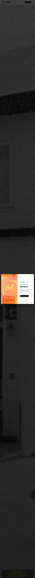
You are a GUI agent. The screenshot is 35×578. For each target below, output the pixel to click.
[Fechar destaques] (32, 276)
